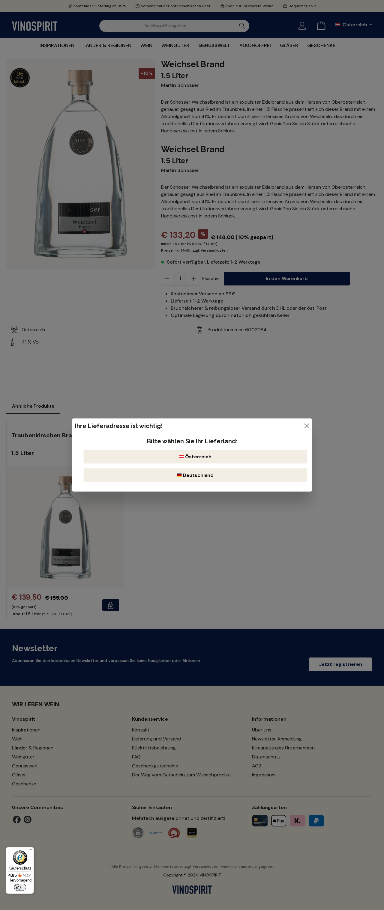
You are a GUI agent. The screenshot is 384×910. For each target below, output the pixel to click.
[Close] (306, 426)
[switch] (20, 887)
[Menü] (30, 850)
